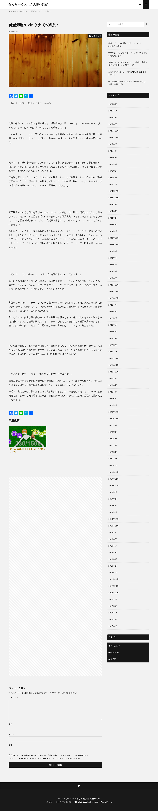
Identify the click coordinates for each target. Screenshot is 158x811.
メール (11, 734)
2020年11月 (113, 418)
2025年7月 (113, 157)
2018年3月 (113, 559)
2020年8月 (113, 432)
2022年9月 (113, 305)
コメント (13, 697)
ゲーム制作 (115, 646)
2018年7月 (113, 539)
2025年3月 (113, 178)
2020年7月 (113, 439)
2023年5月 (113, 271)
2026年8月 (113, 104)
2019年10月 (113, 485)
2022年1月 (113, 352)
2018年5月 (113, 546)
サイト (11, 745)
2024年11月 (113, 198)
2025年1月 (113, 184)
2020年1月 (113, 465)
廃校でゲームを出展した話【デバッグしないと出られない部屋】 (127, 44)
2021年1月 (113, 405)
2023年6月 (113, 264)
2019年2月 (113, 505)
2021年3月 (113, 392)
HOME (13, 11)
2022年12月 (113, 285)
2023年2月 (113, 278)
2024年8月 (113, 204)
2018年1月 (113, 572)
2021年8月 (113, 378)
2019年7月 (113, 492)
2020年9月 (113, 425)
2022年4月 (113, 338)
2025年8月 (113, 151)
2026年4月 (113, 117)
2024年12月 (113, 191)
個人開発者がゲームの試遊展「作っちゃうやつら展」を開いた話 (127, 82)
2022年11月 (113, 291)
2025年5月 (113, 171)
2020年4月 (113, 452)
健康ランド (23, 11)
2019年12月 (113, 472)
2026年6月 (113, 111)
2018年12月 (113, 519)
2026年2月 (113, 124)
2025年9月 (113, 144)
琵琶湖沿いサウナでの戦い (40, 11)
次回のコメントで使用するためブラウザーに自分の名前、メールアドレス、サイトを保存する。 (50, 755)
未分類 (113, 659)
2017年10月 (113, 593)
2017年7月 (113, 599)
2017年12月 (113, 579)
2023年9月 (113, 251)
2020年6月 (113, 445)
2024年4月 (113, 218)
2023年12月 (113, 238)
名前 (10, 724)
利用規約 (71, 758)
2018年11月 (113, 526)
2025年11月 (113, 137)
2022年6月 (113, 325)
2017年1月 (113, 626)
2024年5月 (113, 211)
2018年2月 (113, 566)
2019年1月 (113, 512)
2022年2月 (113, 345)
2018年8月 (113, 532)
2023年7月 (113, 258)
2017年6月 (113, 606)
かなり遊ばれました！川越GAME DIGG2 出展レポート (127, 73)
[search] (146, 24)
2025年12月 (113, 131)
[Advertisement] (32, 575)
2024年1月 (113, 231)
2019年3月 (113, 499)
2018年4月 (113, 552)
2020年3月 (113, 459)
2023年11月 (113, 244)
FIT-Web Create (81, 802)
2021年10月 (113, 372)
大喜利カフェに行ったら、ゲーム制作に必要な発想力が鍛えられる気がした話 (127, 63)
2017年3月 (113, 619)
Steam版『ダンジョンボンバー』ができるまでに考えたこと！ (127, 54)
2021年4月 (113, 385)
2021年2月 (113, 398)
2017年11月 (113, 586)
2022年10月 (113, 298)
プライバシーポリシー (58, 758)
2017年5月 (113, 613)
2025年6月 (113, 164)
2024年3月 (113, 224)
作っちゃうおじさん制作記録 (28, 4)
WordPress (106, 802)
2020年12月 (113, 412)
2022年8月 (113, 311)
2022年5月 (113, 331)
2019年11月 (113, 479)
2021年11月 (113, 365)
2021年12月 (113, 358)
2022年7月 (113, 318)
